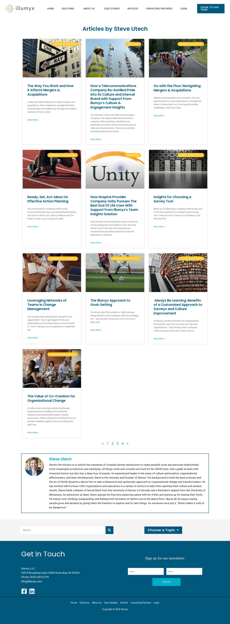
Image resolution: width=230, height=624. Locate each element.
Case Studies (111, 602)
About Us (97, 602)
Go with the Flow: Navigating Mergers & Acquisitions (177, 88)
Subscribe (166, 582)
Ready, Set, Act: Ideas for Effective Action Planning (47, 199)
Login (156, 602)
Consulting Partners (140, 602)
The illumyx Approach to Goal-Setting (110, 302)
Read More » (33, 120)
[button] (211, 8)
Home (74, 602)
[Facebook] (24, 591)
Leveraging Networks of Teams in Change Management (46, 304)
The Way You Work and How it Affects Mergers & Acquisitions (50, 90)
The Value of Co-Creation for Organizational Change (51, 398)
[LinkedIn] (32, 591)
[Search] (109, 530)
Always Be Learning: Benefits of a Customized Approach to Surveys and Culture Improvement (178, 307)
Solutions (84, 602)
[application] (75, 8)
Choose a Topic (161, 530)
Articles (124, 602)
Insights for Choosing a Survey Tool (172, 199)
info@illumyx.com (31, 581)
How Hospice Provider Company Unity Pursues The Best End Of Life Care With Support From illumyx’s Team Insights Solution (114, 205)
